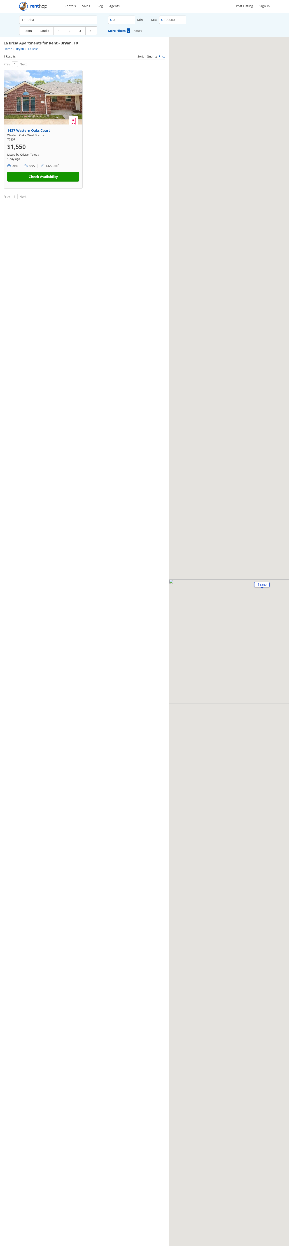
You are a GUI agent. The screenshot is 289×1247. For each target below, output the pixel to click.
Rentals (70, 6)
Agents (114, 6)
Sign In (264, 6)
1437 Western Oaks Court (28, 130)
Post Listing (244, 6)
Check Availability (43, 176)
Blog (99, 6)
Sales (86, 6)
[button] (262, 584)
